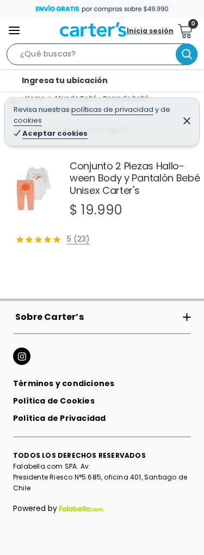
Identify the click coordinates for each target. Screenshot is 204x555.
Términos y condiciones (63, 383)
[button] (102, 56)
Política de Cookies (54, 400)
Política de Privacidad (59, 418)
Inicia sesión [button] (150, 30)
